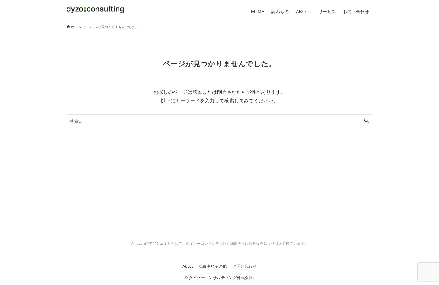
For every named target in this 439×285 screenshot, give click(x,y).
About (187, 266)
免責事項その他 (213, 266)
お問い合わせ (245, 266)
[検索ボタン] (366, 120)
